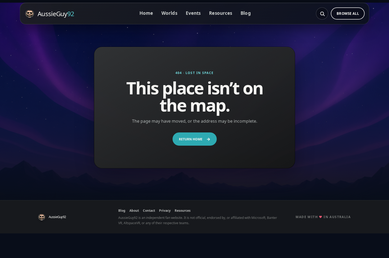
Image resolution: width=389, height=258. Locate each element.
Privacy (165, 210)
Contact (149, 210)
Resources (220, 13)
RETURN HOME (194, 139)
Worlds (169, 13)
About (134, 210)
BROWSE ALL (348, 13)
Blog (246, 13)
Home (146, 13)
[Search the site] (322, 13)
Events (193, 13)
